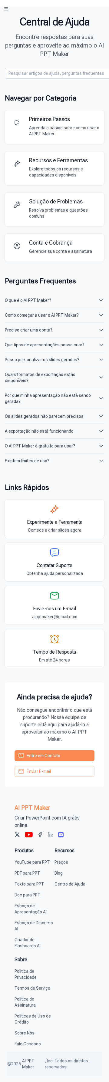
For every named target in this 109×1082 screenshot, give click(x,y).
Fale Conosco (28, 1043)
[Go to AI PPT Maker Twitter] (17, 835)
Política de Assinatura (25, 1002)
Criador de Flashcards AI (28, 942)
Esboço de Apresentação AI (31, 908)
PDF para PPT (27, 873)
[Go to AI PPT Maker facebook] (40, 835)
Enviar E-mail (39, 771)
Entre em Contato (43, 755)
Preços (61, 862)
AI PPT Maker (28, 1063)
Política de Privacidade (26, 974)
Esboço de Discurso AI (34, 925)
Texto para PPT (29, 884)
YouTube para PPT (32, 862)
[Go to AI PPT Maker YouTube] (29, 835)
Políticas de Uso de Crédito (33, 1019)
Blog (58, 873)
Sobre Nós (25, 1033)
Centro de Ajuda (69, 884)
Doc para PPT (28, 894)
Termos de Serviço (32, 988)
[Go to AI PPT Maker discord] (61, 835)
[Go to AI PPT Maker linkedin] (50, 835)
